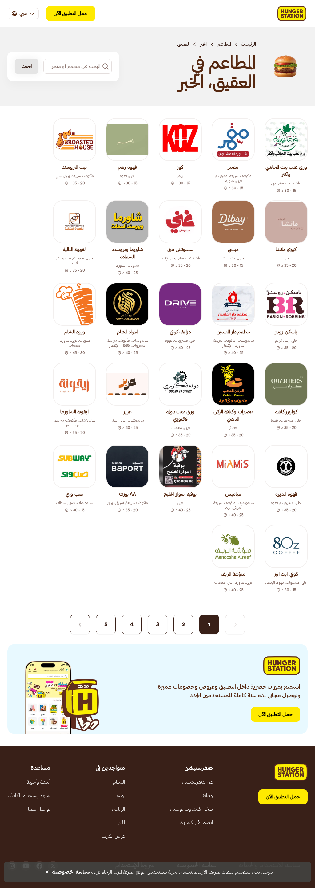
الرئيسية (248, 44)
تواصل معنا (39, 809)
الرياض (118, 809)
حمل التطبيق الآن (71, 13)
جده (121, 795)
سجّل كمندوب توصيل (191, 809)
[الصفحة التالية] (80, 624)
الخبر (203, 44)
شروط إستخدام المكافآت (28, 795)
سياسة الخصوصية (71, 872)
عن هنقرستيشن (197, 782)
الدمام (119, 782)
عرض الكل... (113, 836)
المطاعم (224, 44)
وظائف (206, 795)
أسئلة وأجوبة (38, 782)
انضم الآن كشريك (196, 822)
